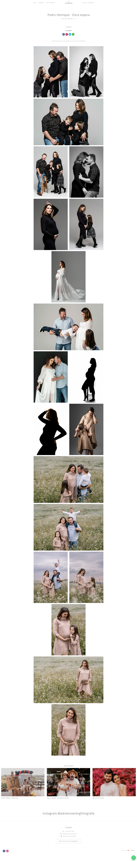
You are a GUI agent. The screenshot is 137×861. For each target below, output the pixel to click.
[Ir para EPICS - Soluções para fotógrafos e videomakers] (128, 850)
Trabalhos (41, 2)
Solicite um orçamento (88, 2)
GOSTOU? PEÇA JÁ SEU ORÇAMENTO (68, 841)
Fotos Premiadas (50, 2)
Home (34, 2)
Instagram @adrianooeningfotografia (68, 813)
